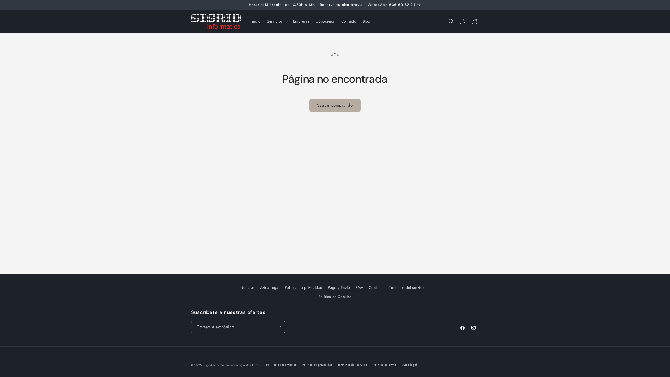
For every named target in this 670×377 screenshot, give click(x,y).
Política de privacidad (303, 287)
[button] (277, 21)
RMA (359, 287)
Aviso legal (409, 365)
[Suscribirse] (279, 327)
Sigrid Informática (216, 365)
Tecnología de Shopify (245, 365)
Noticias (247, 287)
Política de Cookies (334, 296)
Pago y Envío (339, 287)
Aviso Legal (270, 287)
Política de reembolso (281, 365)
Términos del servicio (407, 287)
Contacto (376, 287)
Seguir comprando (335, 105)
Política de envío (385, 365)
